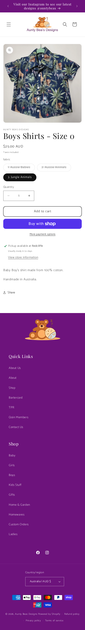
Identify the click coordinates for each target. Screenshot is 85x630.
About (13, 377)
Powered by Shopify (49, 614)
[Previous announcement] (8, 6)
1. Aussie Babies (21, 168)
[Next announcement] (77, 6)
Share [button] (11, 292)
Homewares (16, 514)
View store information (23, 257)
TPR (11, 407)
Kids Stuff (15, 485)
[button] (9, 24)
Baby (12, 455)
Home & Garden (19, 504)
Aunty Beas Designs (26, 614)
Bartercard (16, 397)
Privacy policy (33, 621)
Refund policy (72, 614)
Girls (12, 465)
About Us (15, 368)
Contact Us (16, 427)
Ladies (13, 534)
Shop (12, 387)
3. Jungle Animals (20, 177)
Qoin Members (18, 417)
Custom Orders (19, 524)
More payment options (43, 234)
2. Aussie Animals (56, 168)
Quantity (8, 187)
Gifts (12, 494)
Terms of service (54, 621)
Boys (12, 475)
